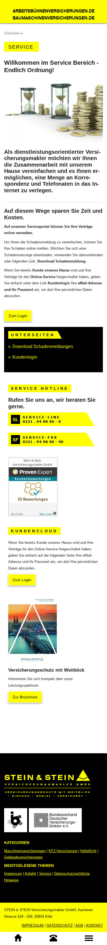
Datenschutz (60, 925)
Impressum (13, 874)
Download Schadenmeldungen (42, 346)
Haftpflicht (88, 851)
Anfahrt (30, 874)
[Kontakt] (53, 938)
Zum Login (18, 316)
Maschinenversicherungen (25, 851)
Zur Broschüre (25, 697)
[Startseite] (53, 11)
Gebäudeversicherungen (23, 857)
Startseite (11, 33)
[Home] (18, 938)
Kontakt (94, 925)
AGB (79, 925)
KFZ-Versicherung (63, 851)
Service (45, 874)
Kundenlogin (24, 357)
